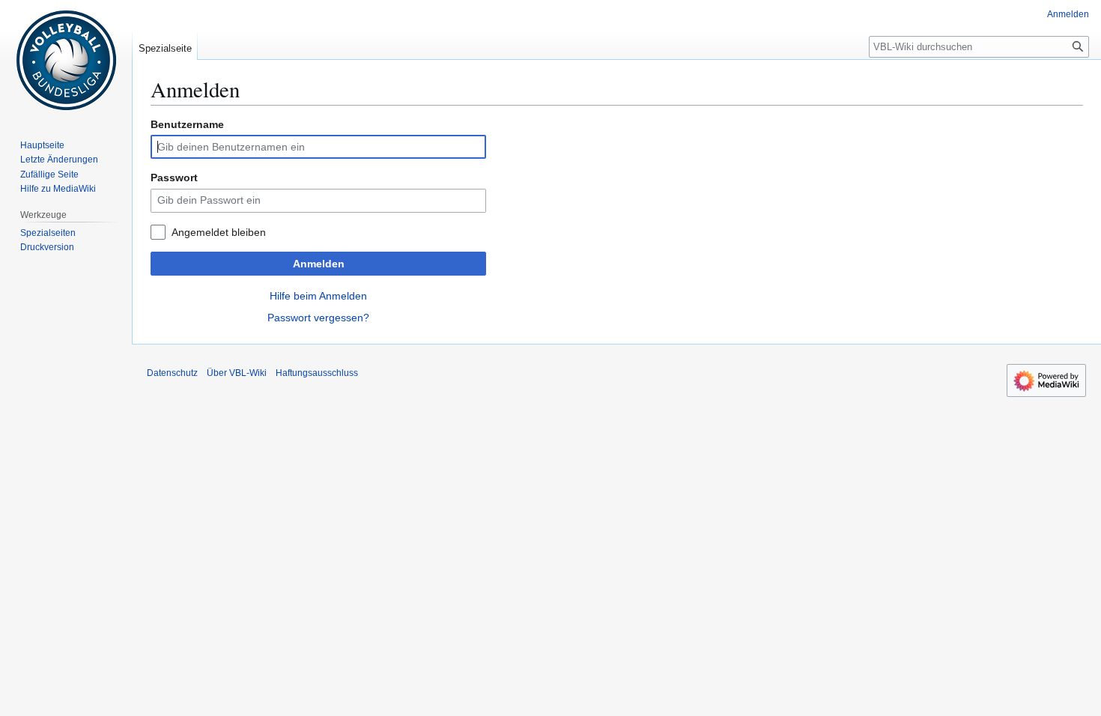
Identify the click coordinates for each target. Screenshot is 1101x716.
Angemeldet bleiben (219, 232)
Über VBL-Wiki (237, 373)
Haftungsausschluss (317, 373)
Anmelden (319, 264)
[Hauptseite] (66, 60)
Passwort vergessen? (318, 318)
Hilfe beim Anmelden (318, 296)
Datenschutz (172, 373)
